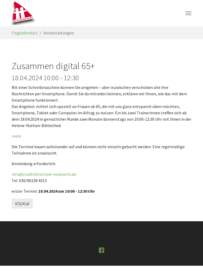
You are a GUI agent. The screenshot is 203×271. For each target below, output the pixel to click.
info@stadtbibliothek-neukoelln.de (44, 174)
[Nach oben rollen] (191, 259)
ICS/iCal (22, 203)
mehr (16, 136)
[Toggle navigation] (188, 13)
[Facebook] (101, 250)
